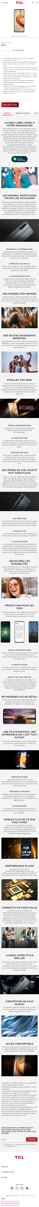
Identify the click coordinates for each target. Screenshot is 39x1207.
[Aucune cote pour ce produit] (6, 50)
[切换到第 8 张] (26, 36)
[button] (5, 3)
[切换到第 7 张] (24, 36)
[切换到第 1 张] (13, 36)
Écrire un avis (19, 50)
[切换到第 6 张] (22, 36)
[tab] (7, 113)
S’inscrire (32, 1139)
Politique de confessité (27, 1195)
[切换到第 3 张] (17, 36)
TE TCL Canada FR (15, 1195)
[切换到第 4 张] (19, 36)
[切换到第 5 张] (20, 36)
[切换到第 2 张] (15, 36)
